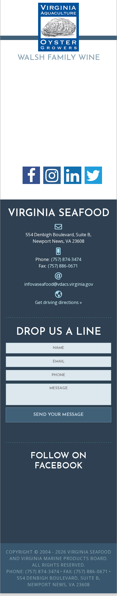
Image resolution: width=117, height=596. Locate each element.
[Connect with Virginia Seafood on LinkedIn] (72, 175)
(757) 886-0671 (63, 266)
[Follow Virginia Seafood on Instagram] (52, 175)
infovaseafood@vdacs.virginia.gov (58, 284)
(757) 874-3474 (66, 259)
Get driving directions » (58, 302)
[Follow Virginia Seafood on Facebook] (31, 175)
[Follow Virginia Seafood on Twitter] (93, 175)
